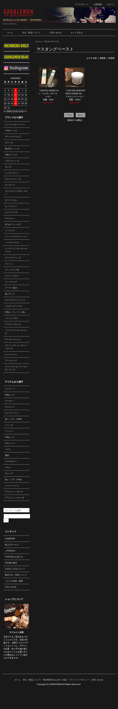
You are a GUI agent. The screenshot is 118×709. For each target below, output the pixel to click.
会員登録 (98, 4)
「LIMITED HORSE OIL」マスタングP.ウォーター (48, 93)
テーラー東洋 (11, 288)
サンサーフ (10, 185)
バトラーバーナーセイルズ (16, 331)
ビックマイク (11, 354)
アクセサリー (11, 461)
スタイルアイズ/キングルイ (16, 192)
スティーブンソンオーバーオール (16, 347)
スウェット (10, 407)
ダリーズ (9, 142)
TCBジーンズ (11, 130)
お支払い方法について (15, 569)
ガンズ (8, 167)
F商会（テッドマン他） (15, 312)
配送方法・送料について (16, 575)
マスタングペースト (51, 41)
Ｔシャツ (9, 431)
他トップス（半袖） (14, 479)
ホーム (10, 32)
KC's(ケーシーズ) (13, 224)
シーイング (10, 230)
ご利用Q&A (10, 551)
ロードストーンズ (13, 257)
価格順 (103, 58)
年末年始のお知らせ (14, 557)
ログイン (111, 4)
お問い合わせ (56, 32)
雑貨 (7, 455)
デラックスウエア (13, 136)
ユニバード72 (11, 212)
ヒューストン (11, 206)
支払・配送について (31, 32)
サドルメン (10, 218)
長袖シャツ (10, 395)
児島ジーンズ (11, 155)
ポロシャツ (10, 443)
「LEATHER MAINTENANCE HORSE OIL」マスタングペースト (74, 93)
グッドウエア (11, 282)
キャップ (9, 473)
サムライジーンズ (13, 179)
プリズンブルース (13, 324)
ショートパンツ (12, 485)
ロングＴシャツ (12, 413)
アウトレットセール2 (14, 497)
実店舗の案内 (11, 563)
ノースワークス (12, 242)
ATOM (13, 587)
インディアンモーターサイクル (16, 250)
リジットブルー (12, 276)
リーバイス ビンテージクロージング (16, 368)
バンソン (9, 264)
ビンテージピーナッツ (15, 124)
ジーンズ (9, 425)
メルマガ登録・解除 (14, 581)
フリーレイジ (11, 360)
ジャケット (10, 389)
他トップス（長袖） (14, 419)
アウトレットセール (14, 491)
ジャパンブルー (12, 318)
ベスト (8, 449)
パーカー (9, 401)
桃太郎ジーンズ (12, 149)
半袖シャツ (10, 437)
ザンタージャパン (13, 339)
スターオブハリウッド (15, 300)
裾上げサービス (12, 544)
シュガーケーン (12, 173)
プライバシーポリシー (79, 680)
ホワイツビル (11, 200)
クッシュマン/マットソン (16, 236)
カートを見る (77, 32)
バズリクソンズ (12, 161)
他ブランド (10, 294)
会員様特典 (10, 538)
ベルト (8, 467)
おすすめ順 (92, 58)
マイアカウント (82, 4)
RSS (7, 587)
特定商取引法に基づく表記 (55, 680)
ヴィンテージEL (12, 270)
